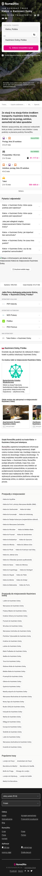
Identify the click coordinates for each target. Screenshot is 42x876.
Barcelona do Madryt (10, 766)
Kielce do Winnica (22, 565)
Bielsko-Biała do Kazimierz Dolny (14, 671)
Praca (4, 835)
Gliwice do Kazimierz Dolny (12, 681)
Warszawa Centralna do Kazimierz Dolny (17, 631)
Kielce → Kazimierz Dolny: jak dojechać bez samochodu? (17, 233)
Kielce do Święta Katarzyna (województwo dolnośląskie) (21, 519)
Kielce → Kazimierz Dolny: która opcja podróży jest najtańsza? (17, 206)
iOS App (6, 847)
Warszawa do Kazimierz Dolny (13, 606)
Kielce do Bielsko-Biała (25, 529)
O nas (4, 831)
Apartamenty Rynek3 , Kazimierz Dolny (12, 423)
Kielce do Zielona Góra (24, 545)
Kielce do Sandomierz (24, 534)
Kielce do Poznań (9, 534)
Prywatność (13, 871)
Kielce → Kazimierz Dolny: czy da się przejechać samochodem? (16, 250)
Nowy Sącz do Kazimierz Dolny (13, 702)
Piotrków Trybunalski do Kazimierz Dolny (17, 636)
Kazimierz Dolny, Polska (16, 40)
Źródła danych (26, 852)
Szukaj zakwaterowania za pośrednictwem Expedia (22, 55)
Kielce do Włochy (8, 545)
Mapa (30, 104)
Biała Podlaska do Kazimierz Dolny (15, 651)
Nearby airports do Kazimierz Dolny (15, 691)
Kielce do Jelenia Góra (10, 555)
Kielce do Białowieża (10, 585)
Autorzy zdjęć (6, 852)
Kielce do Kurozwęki (10, 514)
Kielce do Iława (8, 565)
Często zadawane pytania (20, 104)
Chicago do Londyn (22, 771)
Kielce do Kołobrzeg (26, 514)
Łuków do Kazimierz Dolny (12, 646)
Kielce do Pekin (21, 575)
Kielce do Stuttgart (26, 570)
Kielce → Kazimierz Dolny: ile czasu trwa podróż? (18, 241)
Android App (27, 847)
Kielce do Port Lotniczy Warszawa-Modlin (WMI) (19, 504)
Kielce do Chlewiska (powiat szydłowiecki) (17, 560)
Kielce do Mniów (8, 580)
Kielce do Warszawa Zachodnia (13, 524)
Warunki (20, 871)
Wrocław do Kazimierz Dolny (13, 626)
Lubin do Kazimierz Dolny (11, 737)
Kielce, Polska (11, 29)
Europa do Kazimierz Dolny (12, 727)
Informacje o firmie (30, 867)
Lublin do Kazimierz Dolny (12, 601)
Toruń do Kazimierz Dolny (11, 661)
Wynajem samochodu (28, 815)
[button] (21, 47)
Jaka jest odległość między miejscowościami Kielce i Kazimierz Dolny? (16, 224)
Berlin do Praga (8, 771)
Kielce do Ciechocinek (10, 509)
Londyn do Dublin (26, 776)
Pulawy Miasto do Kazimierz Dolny (15, 611)
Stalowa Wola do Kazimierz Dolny (14, 666)
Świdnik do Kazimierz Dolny (12, 732)
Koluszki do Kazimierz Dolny (12, 712)
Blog (3, 823)
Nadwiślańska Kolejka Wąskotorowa (11, 381)
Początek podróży (11, 25)
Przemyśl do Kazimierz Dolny (13, 676)
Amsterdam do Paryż (24, 761)
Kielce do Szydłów (9, 499)
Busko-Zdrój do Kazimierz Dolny (14, 707)
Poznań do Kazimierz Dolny (12, 621)
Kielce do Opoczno (25, 540)
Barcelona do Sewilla (27, 766)
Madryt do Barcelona (10, 781)
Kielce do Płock (8, 550)
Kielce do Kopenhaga (10, 570)
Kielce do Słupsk (8, 575)
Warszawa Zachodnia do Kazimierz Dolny (17, 742)
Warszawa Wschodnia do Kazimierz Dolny (17, 697)
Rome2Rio (6, 447)
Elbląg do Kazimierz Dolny (12, 722)
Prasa (23, 831)
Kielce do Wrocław (9, 529)
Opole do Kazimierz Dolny (11, 686)
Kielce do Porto (24, 585)
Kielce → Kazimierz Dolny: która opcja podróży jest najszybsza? (17, 214)
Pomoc (23, 835)
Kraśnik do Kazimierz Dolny (12, 747)
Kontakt (4, 838)
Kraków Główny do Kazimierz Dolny (15, 616)
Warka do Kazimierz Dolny (12, 717)
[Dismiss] (38, 83)
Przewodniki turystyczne (29, 819)
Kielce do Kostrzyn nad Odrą (25, 550)
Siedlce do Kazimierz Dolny (12, 656)
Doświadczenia (7, 819)
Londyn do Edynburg (10, 776)
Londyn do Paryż (9, 761)
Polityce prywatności (9, 86)
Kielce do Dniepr (21, 580)
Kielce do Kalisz (25, 509)
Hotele (4, 815)
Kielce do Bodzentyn (10, 540)
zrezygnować (18, 84)
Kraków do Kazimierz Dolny (12, 641)
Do (5, 36)
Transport (5, 104)
